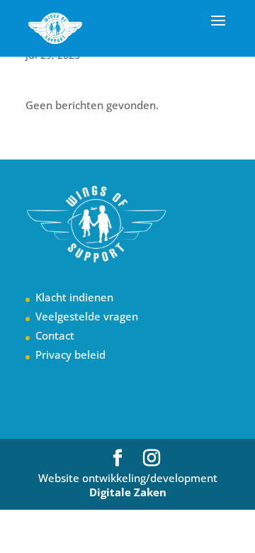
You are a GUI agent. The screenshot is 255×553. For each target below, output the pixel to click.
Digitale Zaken (127, 492)
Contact (54, 335)
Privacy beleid (70, 354)
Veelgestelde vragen (86, 316)
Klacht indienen (74, 297)
